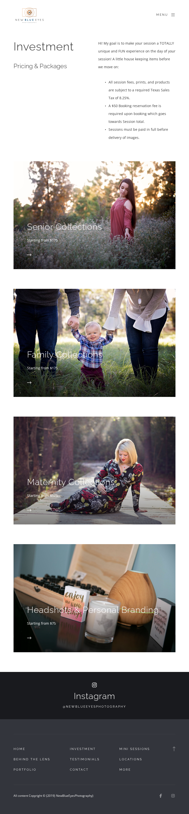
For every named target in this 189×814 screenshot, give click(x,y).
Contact (79, 769)
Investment (83, 749)
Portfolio (25, 769)
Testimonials (85, 759)
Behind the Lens (32, 759)
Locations (130, 759)
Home (19, 749)
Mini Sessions (134, 749)
